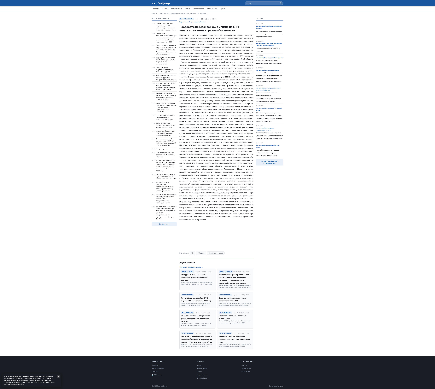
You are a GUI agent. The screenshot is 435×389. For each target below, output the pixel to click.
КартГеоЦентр (161, 3)
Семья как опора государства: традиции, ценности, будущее (165, 70)
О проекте (156, 365)
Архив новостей (158, 368)
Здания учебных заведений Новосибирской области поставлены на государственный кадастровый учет (166, 199)
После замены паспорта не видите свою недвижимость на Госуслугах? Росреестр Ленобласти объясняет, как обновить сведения (166, 50)
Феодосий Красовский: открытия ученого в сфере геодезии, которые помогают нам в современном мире (269, 135)
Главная (156, 9)
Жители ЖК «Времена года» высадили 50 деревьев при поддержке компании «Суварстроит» (165, 27)
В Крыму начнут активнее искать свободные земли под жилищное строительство (165, 61)
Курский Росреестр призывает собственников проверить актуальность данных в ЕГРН (267, 153)
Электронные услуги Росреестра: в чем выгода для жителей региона (165, 125)
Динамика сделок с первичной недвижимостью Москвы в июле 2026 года (234, 339)
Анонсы (165, 9)
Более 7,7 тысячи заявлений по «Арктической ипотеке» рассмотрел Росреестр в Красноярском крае (165, 187)
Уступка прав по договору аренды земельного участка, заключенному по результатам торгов (165, 86)
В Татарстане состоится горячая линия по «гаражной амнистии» (165, 117)
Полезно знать (164, 13)
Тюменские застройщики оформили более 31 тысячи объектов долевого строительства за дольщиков (166, 107)
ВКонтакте (246, 371)
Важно (187, 9)
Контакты (155, 371)
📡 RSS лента (157, 375)
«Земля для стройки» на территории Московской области (165, 155)
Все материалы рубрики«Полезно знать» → (269, 162)
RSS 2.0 (244, 365)
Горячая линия (176, 9)
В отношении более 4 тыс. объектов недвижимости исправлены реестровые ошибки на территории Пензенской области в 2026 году (166, 166)
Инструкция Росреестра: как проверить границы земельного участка (165, 133)
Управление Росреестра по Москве (192, 22)
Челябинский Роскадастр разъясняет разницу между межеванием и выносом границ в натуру (166, 96)
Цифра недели (161, 149)
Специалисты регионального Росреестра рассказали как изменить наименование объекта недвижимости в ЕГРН (166, 38)
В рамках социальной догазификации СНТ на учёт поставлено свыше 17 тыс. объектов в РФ (166, 142)
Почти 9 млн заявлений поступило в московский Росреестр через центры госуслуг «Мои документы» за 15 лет (197, 339)
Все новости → (164, 224)
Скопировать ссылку (216, 253)
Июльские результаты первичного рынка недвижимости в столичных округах (195, 318)
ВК (192, 253)
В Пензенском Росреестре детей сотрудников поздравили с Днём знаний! (166, 77)
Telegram (201, 253)
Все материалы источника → (191, 267)
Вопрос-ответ (198, 9)
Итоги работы (212, 9)
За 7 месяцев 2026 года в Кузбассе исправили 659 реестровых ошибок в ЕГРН (166, 177)
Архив (222, 9)
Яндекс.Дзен (246, 368)
